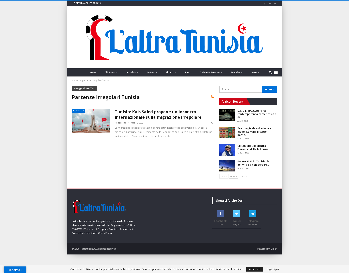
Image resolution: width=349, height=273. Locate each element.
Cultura (151, 72)
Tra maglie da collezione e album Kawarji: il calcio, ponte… (254, 132)
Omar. (274, 248)
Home (93, 72)
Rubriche (235, 72)
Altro (254, 72)
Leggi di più (272, 269)
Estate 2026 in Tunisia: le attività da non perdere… (253, 163)
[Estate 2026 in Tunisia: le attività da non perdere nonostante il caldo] (227, 165)
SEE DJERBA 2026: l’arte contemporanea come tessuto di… (256, 114)
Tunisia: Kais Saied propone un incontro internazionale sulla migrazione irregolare (158, 114)
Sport (187, 72)
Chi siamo (110, 72)
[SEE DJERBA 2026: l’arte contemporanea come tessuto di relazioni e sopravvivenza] (227, 115)
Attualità (131, 72)
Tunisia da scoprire (209, 72)
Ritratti (169, 72)
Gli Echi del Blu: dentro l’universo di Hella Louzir (252, 147)
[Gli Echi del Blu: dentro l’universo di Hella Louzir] (227, 150)
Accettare (254, 269)
